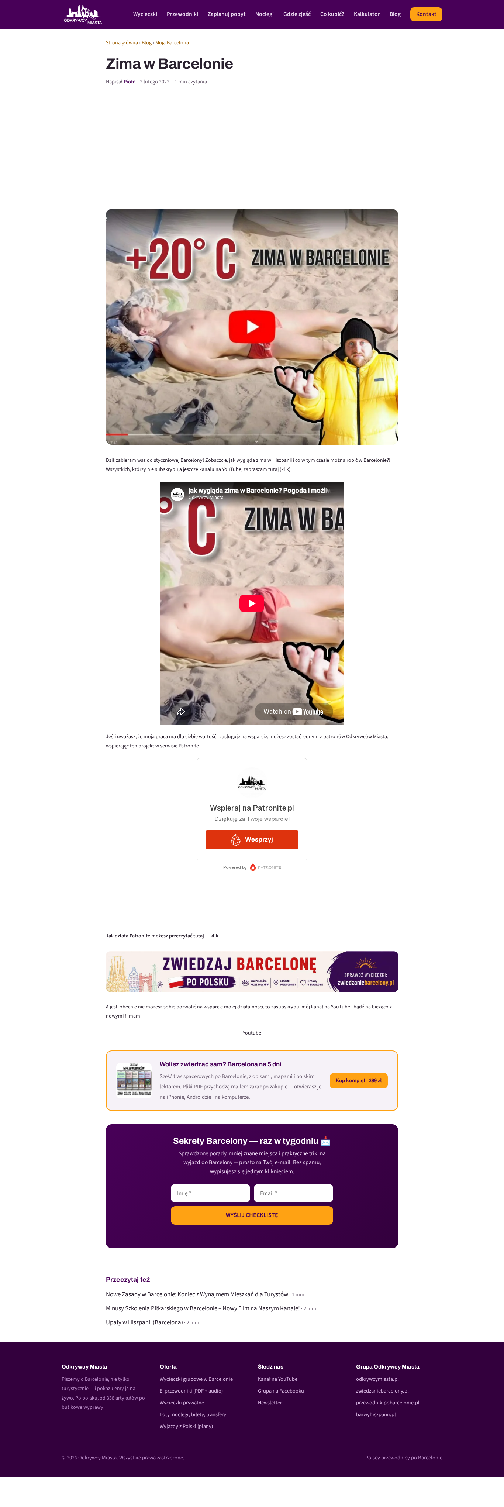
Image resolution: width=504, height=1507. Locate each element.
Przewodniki (182, 14)
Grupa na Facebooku (281, 1391)
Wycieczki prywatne (182, 1403)
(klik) (285, 469)
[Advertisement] (252, 147)
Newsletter (270, 1403)
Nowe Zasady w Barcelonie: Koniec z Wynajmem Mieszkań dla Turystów (197, 1294)
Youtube (252, 1033)
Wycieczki (145, 14)
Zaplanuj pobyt (227, 14)
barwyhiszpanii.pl (376, 1414)
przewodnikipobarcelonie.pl (388, 1403)
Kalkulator (367, 14)
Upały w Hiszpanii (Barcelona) (144, 1322)
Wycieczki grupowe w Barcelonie (196, 1379)
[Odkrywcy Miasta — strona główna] (83, 14)
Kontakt (426, 14)
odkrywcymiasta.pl (377, 1379)
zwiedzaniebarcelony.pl (382, 1391)
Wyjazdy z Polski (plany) (186, 1426)
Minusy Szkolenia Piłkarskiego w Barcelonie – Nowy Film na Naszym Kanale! (203, 1308)
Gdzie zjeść (297, 14)
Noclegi (264, 14)
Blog (395, 14)
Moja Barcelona (172, 43)
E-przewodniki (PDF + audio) (191, 1391)
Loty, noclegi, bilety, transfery (193, 1414)
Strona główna (122, 43)
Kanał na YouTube (277, 1379)
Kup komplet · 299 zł (359, 1080)
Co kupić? (332, 14)
